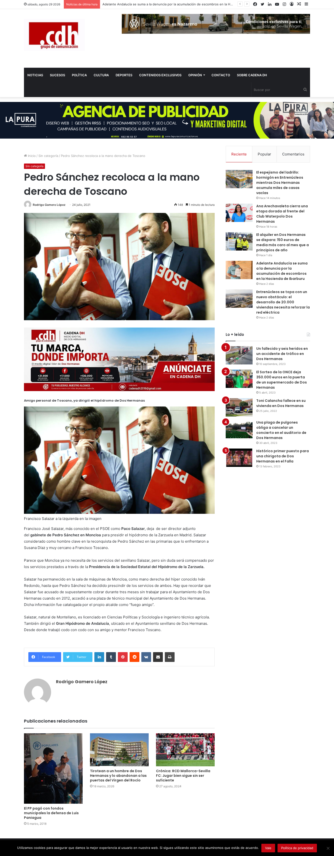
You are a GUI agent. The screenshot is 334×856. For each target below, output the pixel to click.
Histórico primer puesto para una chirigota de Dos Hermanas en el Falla (282, 456)
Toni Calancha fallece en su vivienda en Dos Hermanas (281, 403)
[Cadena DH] (54, 35)
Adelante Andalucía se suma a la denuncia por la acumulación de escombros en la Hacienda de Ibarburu (181, 4)
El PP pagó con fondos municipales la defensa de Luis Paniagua (51, 813)
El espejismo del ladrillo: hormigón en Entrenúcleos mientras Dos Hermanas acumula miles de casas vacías (279, 182)
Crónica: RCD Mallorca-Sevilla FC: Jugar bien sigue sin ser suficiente (183, 775)
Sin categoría (48, 156)
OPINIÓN (195, 75)
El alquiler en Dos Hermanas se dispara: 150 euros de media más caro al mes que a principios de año (282, 242)
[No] (327, 848)
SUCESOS (57, 75)
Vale (268, 848)
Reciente (239, 154)
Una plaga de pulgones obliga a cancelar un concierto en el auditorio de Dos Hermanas (281, 430)
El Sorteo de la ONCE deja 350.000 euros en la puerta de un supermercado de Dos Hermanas (281, 380)
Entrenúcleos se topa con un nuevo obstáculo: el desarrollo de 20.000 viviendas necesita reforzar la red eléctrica (283, 302)
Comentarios (293, 154)
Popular (264, 154)
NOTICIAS (35, 75)
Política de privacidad (297, 848)
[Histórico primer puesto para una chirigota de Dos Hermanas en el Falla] (239, 458)
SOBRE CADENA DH (252, 75)
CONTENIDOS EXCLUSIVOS (160, 75)
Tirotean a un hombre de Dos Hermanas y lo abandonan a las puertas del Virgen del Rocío (118, 775)
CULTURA (101, 75)
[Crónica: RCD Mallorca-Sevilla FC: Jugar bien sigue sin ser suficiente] (185, 749)
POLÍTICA (79, 75)
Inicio (31, 156)
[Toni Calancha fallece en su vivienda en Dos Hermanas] (239, 407)
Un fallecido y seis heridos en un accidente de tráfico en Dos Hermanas (282, 353)
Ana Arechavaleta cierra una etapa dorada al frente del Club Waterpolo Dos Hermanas (282, 214)
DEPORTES (124, 75)
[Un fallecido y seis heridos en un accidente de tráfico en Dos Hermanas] (239, 355)
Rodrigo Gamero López (49, 205)
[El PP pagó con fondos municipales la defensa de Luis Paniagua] (53, 768)
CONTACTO (221, 75)
